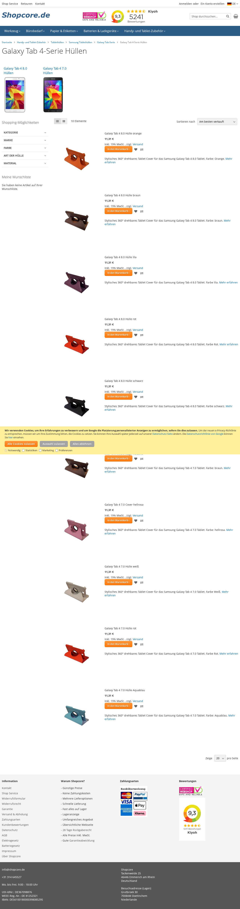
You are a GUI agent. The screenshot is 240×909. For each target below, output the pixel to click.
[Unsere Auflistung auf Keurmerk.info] (94, 19)
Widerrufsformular (14, 798)
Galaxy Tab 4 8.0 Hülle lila (120, 257)
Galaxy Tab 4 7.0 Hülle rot (120, 628)
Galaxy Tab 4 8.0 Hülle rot (120, 319)
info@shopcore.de (13, 869)
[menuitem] (12, 31)
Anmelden (185, 3)
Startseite (7, 42)
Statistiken (31, 450)
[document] (120, 440)
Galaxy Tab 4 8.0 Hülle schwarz (124, 381)
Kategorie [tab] (11, 132)
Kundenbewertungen (15, 825)
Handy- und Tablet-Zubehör (31, 42)
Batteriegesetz (11, 846)
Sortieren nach (186, 121)
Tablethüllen (57, 42)
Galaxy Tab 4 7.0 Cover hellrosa (124, 504)
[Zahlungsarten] (133, 816)
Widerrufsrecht (11, 804)
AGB (4, 835)
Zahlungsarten (11, 819)
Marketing (48, 450)
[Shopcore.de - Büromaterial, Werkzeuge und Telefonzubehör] (26, 16)
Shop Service (10, 3)
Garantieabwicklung (81, 840)
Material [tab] (10, 163)
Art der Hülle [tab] (14, 155)
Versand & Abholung (15, 814)
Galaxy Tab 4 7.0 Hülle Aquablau (125, 690)
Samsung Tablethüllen (80, 42)
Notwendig (14, 450)
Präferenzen (65, 450)
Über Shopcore (11, 856)
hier (10, 437)
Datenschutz (10, 830)
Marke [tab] (8, 140)
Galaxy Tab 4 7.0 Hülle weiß (122, 566)
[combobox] (210, 16)
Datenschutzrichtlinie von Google (205, 434)
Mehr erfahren (228, 282)
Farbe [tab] (8, 148)
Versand (138, 144)
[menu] (120, 31)
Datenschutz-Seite (162, 434)
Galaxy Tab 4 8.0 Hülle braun (122, 195)
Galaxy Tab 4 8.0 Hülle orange (123, 133)
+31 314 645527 (11, 877)
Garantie (7, 809)
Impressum (9, 851)
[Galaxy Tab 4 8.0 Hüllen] (21, 95)
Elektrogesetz (10, 840)
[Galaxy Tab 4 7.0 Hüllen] (61, 95)
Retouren (26, 3)
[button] (232, 4)
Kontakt (40, 3)
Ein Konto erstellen (212, 3)
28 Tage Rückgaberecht (77, 830)
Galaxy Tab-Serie (106, 42)
